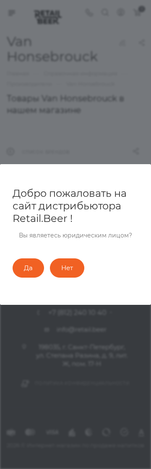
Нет (67, 268)
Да (28, 268)
